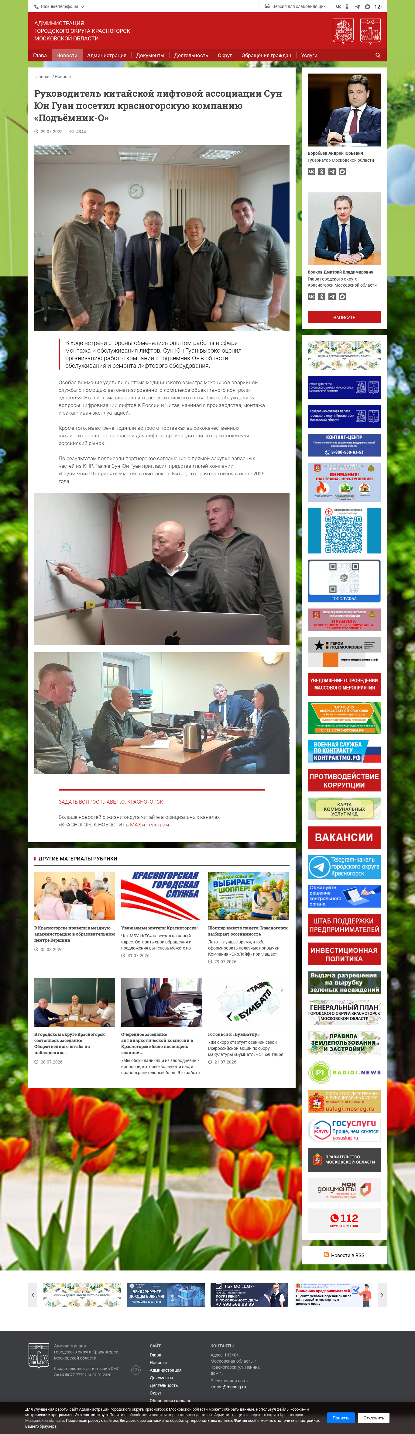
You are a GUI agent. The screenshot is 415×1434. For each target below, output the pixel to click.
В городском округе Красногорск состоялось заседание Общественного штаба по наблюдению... (69, 1043)
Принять (341, 1417)
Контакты (222, 1345)
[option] (82, 1295)
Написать (344, 317)
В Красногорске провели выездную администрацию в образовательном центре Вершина (74, 934)
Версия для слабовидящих (299, 6)
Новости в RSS (348, 1255)
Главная (42, 76)
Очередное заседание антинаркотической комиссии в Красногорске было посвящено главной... (157, 1043)
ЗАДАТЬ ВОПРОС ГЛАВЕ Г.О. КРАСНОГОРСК (111, 802)
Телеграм (157, 825)
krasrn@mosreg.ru (228, 1386)
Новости (63, 76)
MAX (135, 825)
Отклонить (373, 1417)
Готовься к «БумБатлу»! (234, 1034)
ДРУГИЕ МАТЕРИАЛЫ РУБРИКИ (78, 859)
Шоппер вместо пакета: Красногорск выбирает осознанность (248, 931)
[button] (32, 1295)
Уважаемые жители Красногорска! (159, 928)
